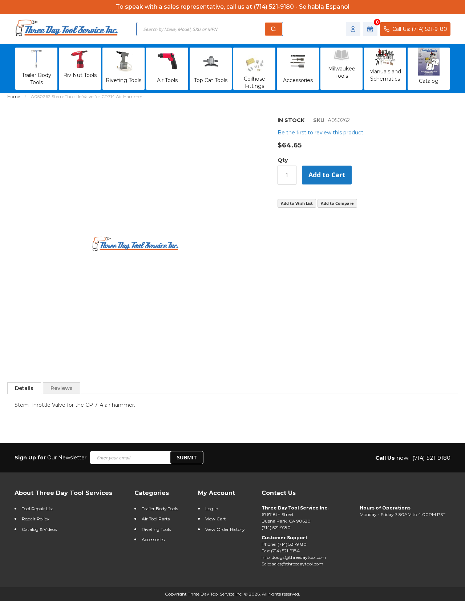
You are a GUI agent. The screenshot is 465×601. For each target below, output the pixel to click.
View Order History (225, 529)
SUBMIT (187, 457)
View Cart (215, 518)
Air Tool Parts (156, 518)
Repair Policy (35, 518)
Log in (211, 508)
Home (13, 96)
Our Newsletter (50, 457)
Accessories (153, 539)
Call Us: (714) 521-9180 (419, 29)
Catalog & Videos (39, 529)
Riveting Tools (156, 529)
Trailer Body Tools (160, 508)
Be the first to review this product (320, 132)
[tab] (24, 388)
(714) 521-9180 (431, 457)
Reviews (61, 388)
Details (24, 388)
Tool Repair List (37, 508)
